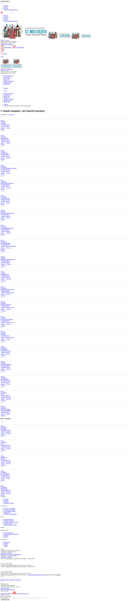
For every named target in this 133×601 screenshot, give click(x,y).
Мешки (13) (7, 84)
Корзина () (11, 581)
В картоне (6, 501)
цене (11, 114)
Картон (7, 96)
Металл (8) (6, 80)
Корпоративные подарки (10, 524)
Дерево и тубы (9, 99)
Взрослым (7, 100)
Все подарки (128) (8, 75)
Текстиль (7, 95)
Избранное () (4, 579)
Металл (6, 97)
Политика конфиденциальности (9, 561)
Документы (7, 542)
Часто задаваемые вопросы (11, 9)
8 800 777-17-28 (5, 40)
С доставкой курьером (9, 511)
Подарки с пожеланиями (10, 514)
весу (13, 114)
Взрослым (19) (7, 82)
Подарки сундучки (9, 503)
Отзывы (6, 8)
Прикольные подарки (9, 510)
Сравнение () (12, 579)
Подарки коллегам (8, 519)
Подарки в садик (8, 523)
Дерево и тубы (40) (9, 81)
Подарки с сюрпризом (9, 508)
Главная (6, 104)
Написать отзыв (5, 588)
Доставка (6, 5)
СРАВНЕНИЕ (20, 47)
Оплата (6, 7)
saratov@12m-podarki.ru (7, 44)
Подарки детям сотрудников (11, 522)
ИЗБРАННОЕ (8, 47)
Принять (58, 574)
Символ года (7, 512)
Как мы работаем (8, 532)
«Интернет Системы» (6, 553)
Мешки (7, 101)
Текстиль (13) (7, 77)
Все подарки (8, 93)
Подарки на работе (9, 520)
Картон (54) (7, 78)
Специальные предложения (11, 534)
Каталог (6, 15)
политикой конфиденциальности (36, 574)
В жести (6, 500)
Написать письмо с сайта (22, 593)
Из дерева (6, 499)
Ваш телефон (4, 598)
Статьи (5, 546)
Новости (6, 543)
